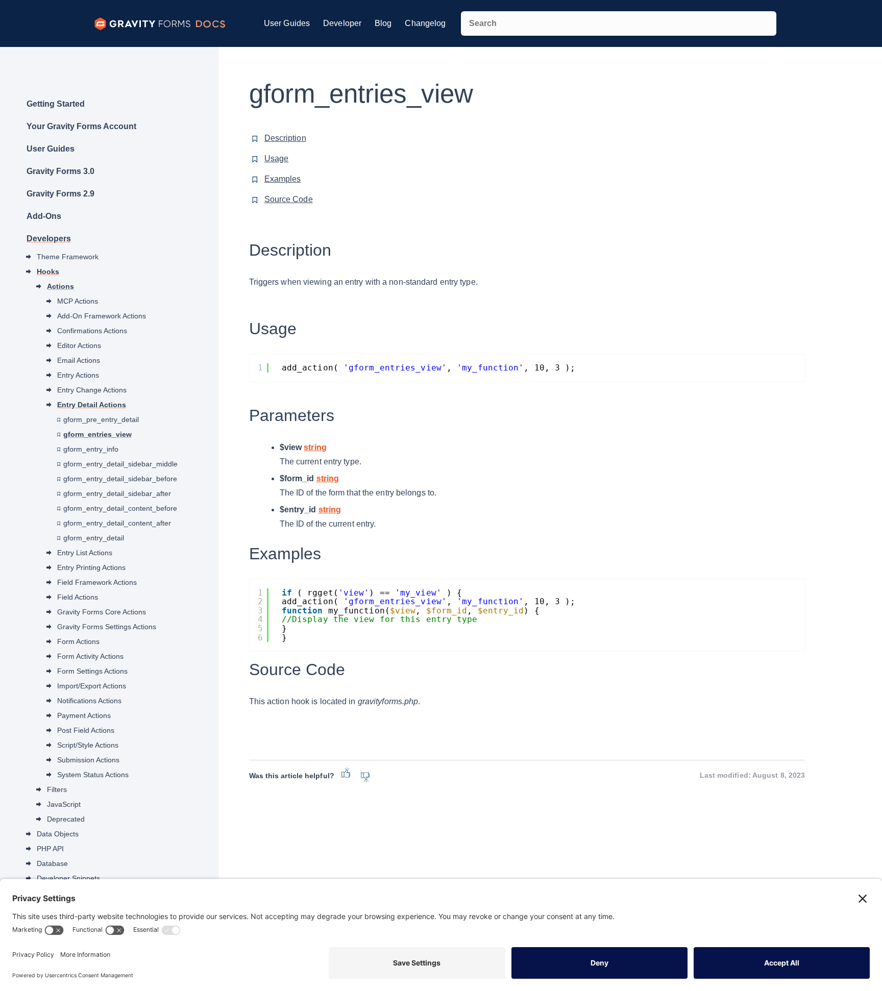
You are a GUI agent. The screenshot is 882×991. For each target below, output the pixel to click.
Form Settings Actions (92, 671)
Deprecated (66, 819)
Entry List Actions (84, 553)
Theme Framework (68, 257)
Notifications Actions (89, 701)
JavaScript (64, 804)
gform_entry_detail (93, 538)
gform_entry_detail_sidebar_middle (120, 464)
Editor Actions (79, 345)
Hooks (48, 271)
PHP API (50, 849)
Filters (57, 789)
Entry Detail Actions (91, 405)
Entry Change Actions (92, 390)
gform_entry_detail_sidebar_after (117, 493)
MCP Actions (77, 301)
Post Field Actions (85, 730)
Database (52, 863)
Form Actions (78, 641)
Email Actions (78, 360)
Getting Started (56, 104)
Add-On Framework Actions (101, 316)
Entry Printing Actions (91, 567)
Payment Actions (84, 715)
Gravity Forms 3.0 (60, 171)
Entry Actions (78, 375)
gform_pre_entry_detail (101, 419)
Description (285, 138)
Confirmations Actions (92, 331)
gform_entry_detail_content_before (120, 508)
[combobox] (618, 23)
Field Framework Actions (97, 582)
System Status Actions (93, 775)
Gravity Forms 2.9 (60, 193)
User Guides (287, 23)
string (315, 447)
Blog (383, 23)
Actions (60, 286)
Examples (282, 179)
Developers (49, 238)
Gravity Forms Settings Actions (106, 627)
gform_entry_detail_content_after (117, 523)
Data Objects (58, 834)
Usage (276, 158)
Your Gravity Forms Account (81, 126)
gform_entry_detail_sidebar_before (120, 479)
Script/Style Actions (87, 745)
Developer (342, 23)
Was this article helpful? (291, 776)
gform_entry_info (90, 449)
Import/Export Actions (91, 686)
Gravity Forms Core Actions (101, 612)
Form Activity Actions (90, 656)
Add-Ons (44, 216)
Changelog (425, 23)
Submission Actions (88, 760)
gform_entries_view (97, 434)
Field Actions (77, 597)
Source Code (288, 199)
